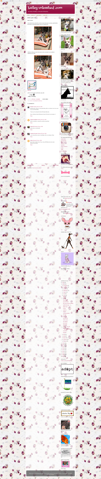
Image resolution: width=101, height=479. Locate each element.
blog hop (29, 90)
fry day (64, 308)
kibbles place (63, 139)
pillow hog (65, 316)
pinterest (62, 143)
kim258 (70, 473)
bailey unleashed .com (45, 8)
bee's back (65, 323)
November (65, 287)
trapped (64, 311)
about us (33, 15)
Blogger (52, 474)
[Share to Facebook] (46, 99)
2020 (63, 284)
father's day (65, 306)
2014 (63, 351)
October (65, 288)
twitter (62, 149)
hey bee (64, 314)
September (65, 290)
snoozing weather (66, 313)
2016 (63, 348)
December (65, 285)
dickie (31, 140)
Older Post (55, 165)
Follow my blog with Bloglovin (66, 360)
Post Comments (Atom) (36, 167)
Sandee (31, 106)
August (64, 292)
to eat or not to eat (66, 326)
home (28, 15)
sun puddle (65, 300)
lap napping (65, 321)
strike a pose (65, 319)
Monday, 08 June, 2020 (38, 106)
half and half (65, 318)
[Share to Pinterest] (47, 99)
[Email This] (43, 99)
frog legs (64, 332)
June (64, 295)
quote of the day (66, 305)
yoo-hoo (64, 296)
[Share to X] (45, 99)
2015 (63, 349)
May (64, 334)
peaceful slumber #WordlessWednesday (67, 329)
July (64, 293)
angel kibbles (38, 15)
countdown (65, 330)
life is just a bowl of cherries (68, 303)
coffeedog (33, 99)
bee (31, 100)
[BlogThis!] (44, 99)
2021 (63, 282)
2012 (63, 354)
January (65, 341)
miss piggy (65, 324)
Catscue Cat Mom (33, 119)
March (64, 337)
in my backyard (35, 100)
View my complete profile (65, 209)
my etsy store (63, 140)
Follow (62, 168)
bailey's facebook (64, 146)
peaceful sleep (66, 301)
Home (43, 165)
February (65, 339)
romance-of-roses (33, 133)
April (64, 336)
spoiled (64, 298)
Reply (31, 115)
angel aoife (45, 15)
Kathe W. (32, 126)
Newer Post (30, 165)
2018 (63, 344)
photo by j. (40, 100)
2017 (63, 346)
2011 (63, 356)
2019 (63, 343)
